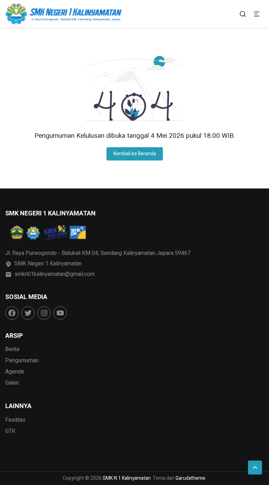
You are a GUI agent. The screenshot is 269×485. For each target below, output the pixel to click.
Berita (12, 349)
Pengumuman (22, 360)
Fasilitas (15, 420)
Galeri (12, 383)
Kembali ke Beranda (134, 153)
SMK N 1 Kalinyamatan (127, 478)
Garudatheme (190, 478)
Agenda (14, 372)
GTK (10, 431)
